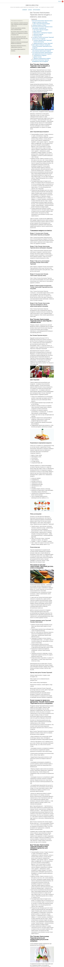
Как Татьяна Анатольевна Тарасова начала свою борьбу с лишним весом (42, 27)
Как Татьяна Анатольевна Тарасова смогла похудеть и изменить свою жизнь (42, 21)
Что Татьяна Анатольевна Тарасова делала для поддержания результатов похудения (42, 53)
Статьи (30, 9)
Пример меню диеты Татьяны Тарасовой (42, 43)
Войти (59, 1)
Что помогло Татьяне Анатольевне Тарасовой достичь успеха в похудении (43, 38)
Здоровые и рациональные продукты (42, 58)
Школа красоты (32, 5)
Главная (24, 9)
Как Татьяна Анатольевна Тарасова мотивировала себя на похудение (40, 60)
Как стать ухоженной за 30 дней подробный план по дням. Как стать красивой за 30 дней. (19, 38)
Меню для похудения (38, 34)
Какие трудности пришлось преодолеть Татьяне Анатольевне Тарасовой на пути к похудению (42, 46)
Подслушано (36, 9)
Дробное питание (37, 57)
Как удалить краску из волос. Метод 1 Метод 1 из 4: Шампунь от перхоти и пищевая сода (19, 33)
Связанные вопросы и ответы (39, 25)
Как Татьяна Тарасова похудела (40, 29)
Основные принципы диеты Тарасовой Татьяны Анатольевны (42, 41)
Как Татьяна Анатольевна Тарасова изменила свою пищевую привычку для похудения (43, 50)
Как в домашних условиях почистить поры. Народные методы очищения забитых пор (19, 24)
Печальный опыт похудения (39, 55)
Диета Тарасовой (37, 31)
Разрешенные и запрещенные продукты (42, 32)
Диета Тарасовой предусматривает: (41, 23)
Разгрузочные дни (37, 35)
